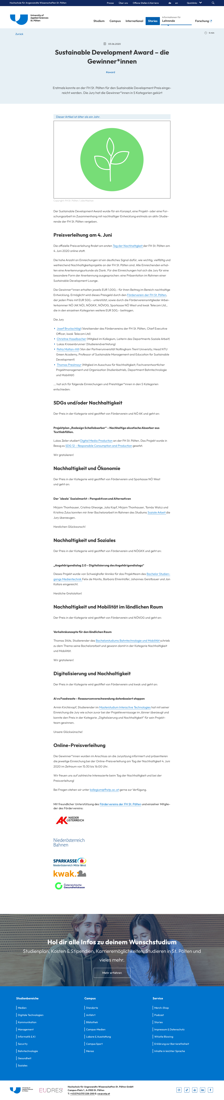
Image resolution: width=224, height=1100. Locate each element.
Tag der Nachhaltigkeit (128, 246)
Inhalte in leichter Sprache (169, 1051)
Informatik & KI (26, 1036)
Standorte (92, 1007)
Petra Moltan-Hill (68, 349)
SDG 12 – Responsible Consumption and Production (98, 446)
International (134, 21)
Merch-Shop (161, 1007)
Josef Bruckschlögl (69, 328)
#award (110, 72)
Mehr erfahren (112, 973)
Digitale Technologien (30, 1015)
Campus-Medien (95, 1029)
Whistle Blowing (163, 1036)
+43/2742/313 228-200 (82, 1093)
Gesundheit (24, 1058)
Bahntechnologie (28, 1051)
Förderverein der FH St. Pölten (146, 295)
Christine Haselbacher (71, 339)
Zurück (19, 34)
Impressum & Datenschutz (169, 1029)
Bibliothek (92, 1022)
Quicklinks (192, 2)
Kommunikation (27, 1022)
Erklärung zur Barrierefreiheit (171, 1043)
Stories (152, 21)
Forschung (202, 21)
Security (23, 1043)
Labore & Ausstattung (98, 1036)
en (176, 2)
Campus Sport (94, 1043)
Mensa (90, 1051)
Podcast (159, 1015)
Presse (110, 2)
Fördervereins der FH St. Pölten (120, 804)
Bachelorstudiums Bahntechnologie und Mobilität (128, 640)
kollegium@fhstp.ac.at (104, 790)
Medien (22, 1007)
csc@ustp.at (103, 1093)
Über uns (123, 2)
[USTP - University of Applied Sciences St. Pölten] (30, 17)
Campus (115, 21)
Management (26, 1029)
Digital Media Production (96, 440)
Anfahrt (90, 1015)
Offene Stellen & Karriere (146, 2)
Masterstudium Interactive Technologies (125, 707)
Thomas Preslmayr (69, 365)
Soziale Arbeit (157, 512)
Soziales (22, 1065)
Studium (99, 21)
